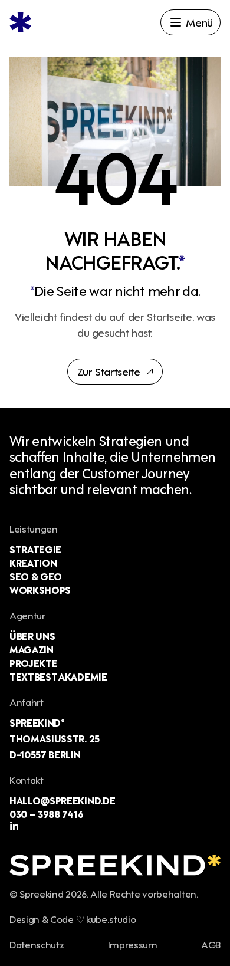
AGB (211, 944)
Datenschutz (36, 944)
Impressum (132, 944)
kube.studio (111, 918)
